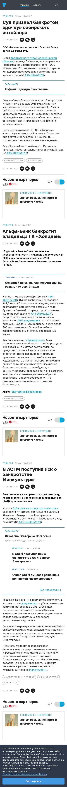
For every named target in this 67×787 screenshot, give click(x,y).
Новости (35, 160)
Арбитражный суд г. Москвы (20, 540)
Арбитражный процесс (20, 677)
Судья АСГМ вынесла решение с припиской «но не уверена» (35, 576)
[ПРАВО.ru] (4, 5)
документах (29, 603)
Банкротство (14, 160)
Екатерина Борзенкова (27, 391)
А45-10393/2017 (16, 153)
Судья (40, 540)
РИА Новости (37, 669)
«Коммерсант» (35, 340)
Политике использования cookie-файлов (24, 774)
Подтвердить (33, 781)
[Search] (56, 5)
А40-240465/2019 (30, 522)
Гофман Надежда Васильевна (26, 89)
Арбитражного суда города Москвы (36, 508)
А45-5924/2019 (34, 75)
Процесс (17, 548)
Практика (11, 278)
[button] (22, 40)
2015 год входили (28, 320)
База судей (12, 84)
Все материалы (49, 589)
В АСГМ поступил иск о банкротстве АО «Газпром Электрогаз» (31, 557)
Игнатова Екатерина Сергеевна (28, 536)
